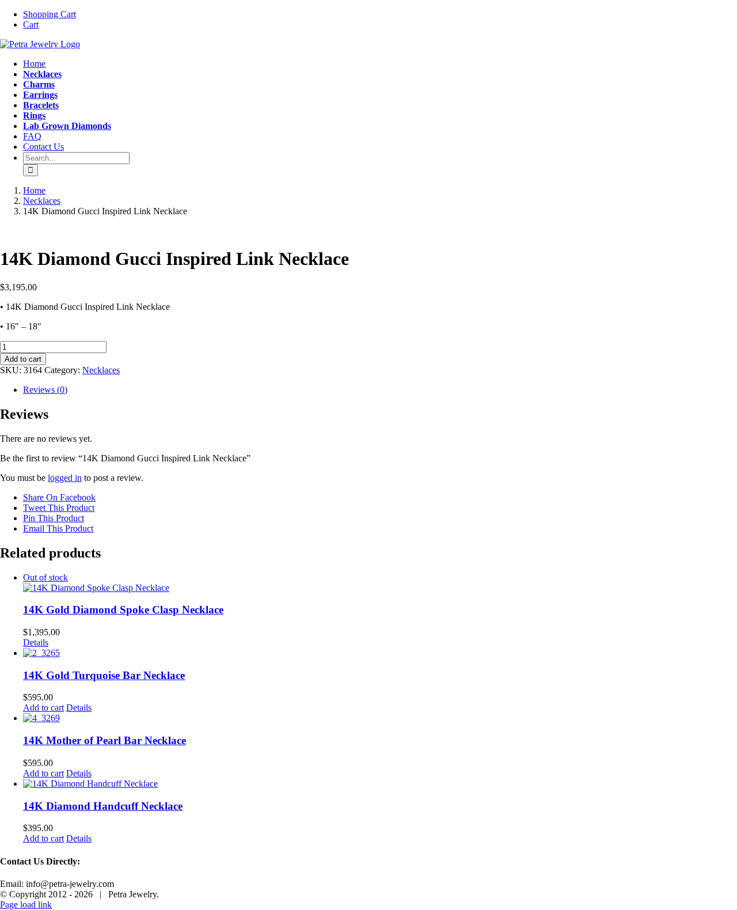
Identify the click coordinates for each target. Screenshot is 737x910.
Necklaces (101, 370)
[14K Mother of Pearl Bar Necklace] (380, 718)
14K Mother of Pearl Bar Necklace (104, 740)
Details (35, 642)
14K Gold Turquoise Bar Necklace (104, 675)
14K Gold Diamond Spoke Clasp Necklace (123, 610)
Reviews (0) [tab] (45, 390)
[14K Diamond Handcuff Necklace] (380, 784)
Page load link (26, 904)
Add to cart (23, 359)
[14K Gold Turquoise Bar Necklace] (380, 653)
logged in (65, 478)
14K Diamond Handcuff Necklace (103, 806)
